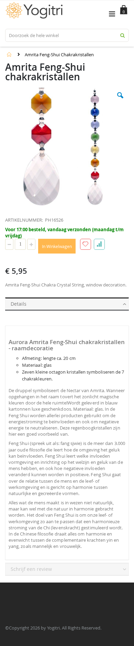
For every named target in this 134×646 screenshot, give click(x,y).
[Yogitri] (35, 5)
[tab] (67, 302)
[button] (120, 100)
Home (9, 54)
